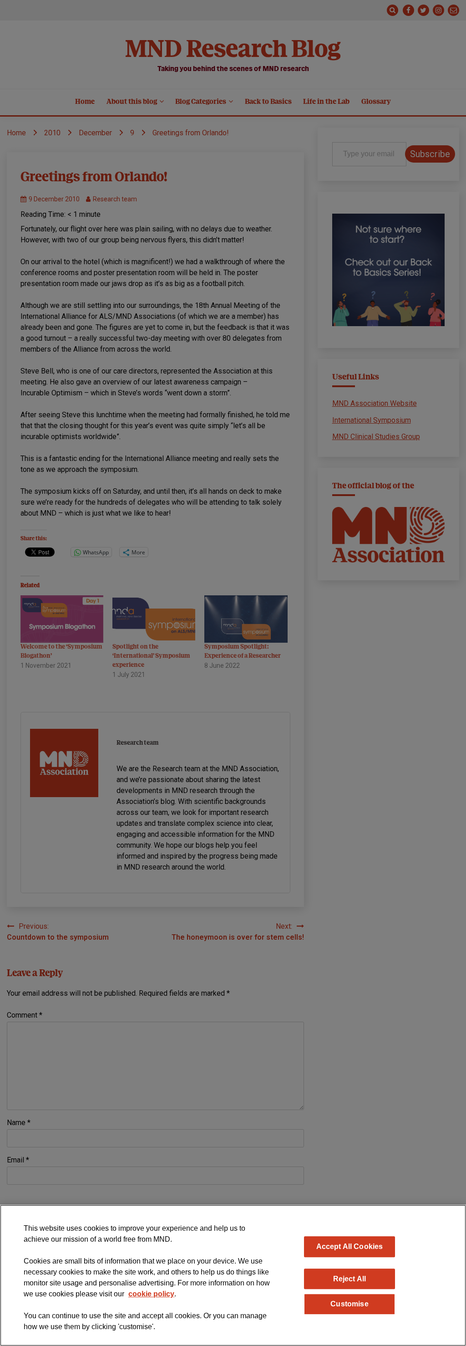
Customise (349, 1304)
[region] (233, 1275)
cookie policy (151, 1294)
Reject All (349, 1278)
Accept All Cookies (349, 1246)
